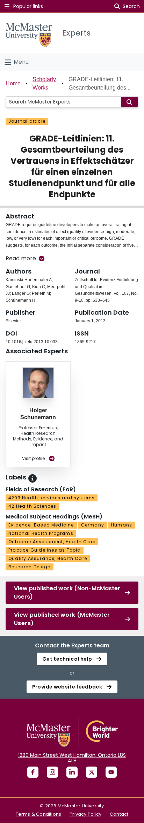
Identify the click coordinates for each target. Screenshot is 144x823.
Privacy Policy (85, 814)
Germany (92, 525)
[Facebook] (32, 772)
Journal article (26, 121)
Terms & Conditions (39, 814)
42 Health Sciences (32, 506)
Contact (119, 814)
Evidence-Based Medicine (41, 525)
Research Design (29, 567)
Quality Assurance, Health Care (47, 558)
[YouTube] (111, 772)
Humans (121, 525)
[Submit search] (129, 102)
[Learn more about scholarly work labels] (32, 478)
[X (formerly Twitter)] (91, 772)
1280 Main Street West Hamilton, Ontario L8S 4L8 (72, 757)
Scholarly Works (44, 83)
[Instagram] (52, 772)
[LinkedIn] (72, 772)
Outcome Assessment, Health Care (51, 542)
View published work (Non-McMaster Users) (67, 592)
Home (13, 83)
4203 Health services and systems (51, 498)
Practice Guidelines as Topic (44, 550)
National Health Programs (40, 533)
